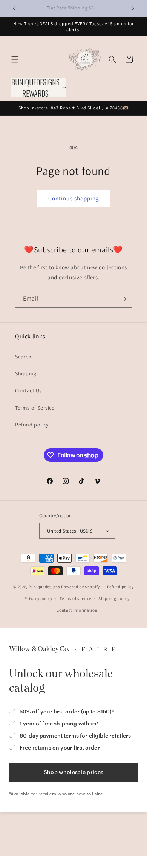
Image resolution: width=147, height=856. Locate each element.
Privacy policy (38, 598)
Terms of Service (35, 407)
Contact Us (28, 390)
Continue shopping (73, 198)
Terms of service (75, 598)
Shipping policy (114, 598)
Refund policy (32, 424)
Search (23, 356)
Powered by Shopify (80, 586)
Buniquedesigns (44, 586)
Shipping (26, 373)
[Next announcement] (133, 8)
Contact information (77, 610)
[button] (15, 59)
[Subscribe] (123, 299)
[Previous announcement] (14, 8)
